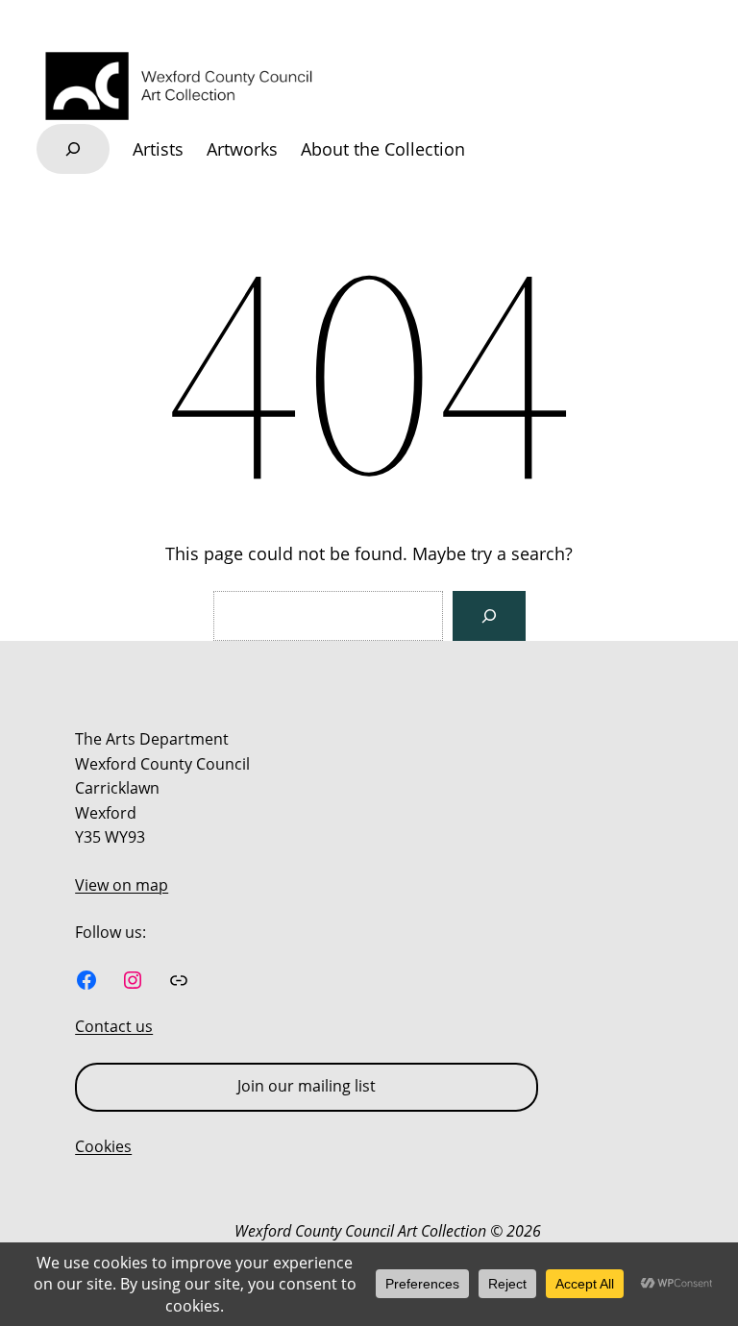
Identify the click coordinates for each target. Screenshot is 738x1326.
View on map (121, 885)
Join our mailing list (306, 1085)
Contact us (114, 1026)
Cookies (103, 1146)
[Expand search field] (73, 149)
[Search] (489, 616)
